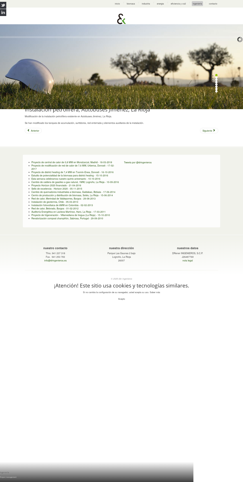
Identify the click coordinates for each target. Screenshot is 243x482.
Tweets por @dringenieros (138, 162)
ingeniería (197, 3)
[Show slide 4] (216, 82)
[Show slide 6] (216, 87)
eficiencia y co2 (178, 3)
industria (146, 3)
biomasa (131, 3)
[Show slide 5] (216, 84)
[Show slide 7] (216, 89)
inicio (117, 3)
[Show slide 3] (216, 80)
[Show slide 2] (216, 77)
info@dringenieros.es (55, 260)
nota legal (187, 260)
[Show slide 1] (216, 75)
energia (160, 3)
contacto (213, 3)
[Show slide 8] (216, 91)
